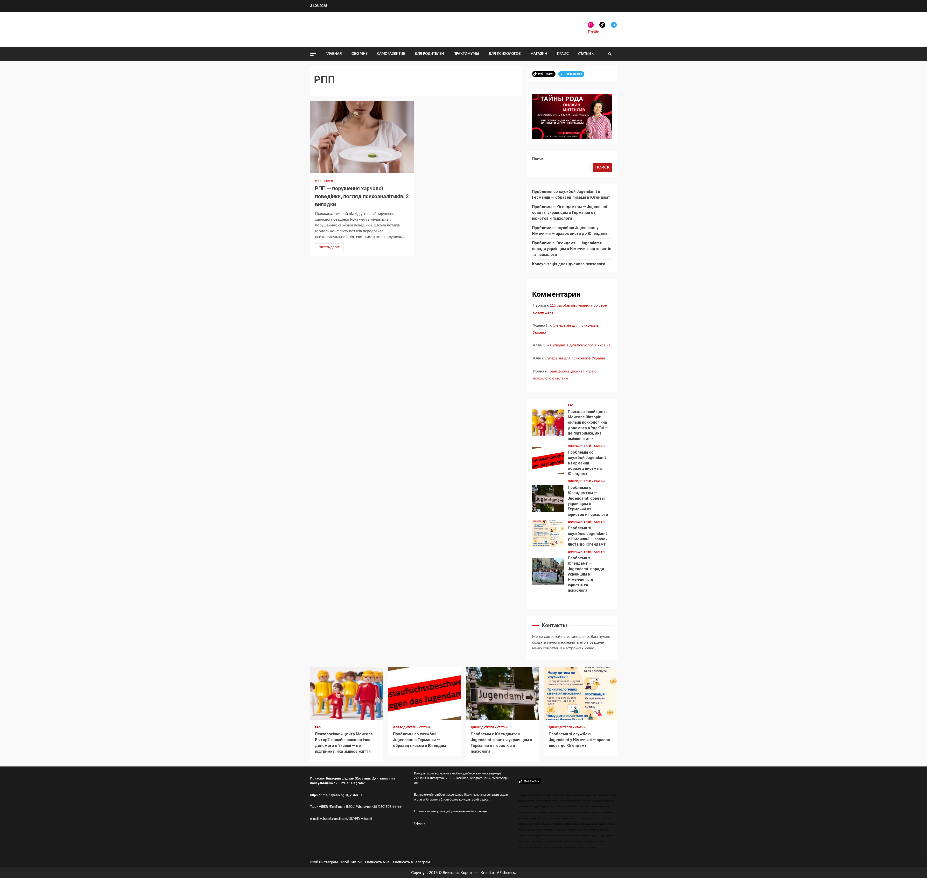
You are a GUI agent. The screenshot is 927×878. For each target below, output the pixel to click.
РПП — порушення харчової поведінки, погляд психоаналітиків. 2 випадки (362, 137)
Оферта (419, 823)
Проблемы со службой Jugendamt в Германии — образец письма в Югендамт (548, 460)
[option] (572, 424)
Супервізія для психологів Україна (580, 345)
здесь (484, 799)
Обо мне (359, 54)
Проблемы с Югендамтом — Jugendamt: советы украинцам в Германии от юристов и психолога (570, 212)
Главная (334, 54)
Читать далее (329, 247)
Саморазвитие (391, 54)
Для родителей (429, 54)
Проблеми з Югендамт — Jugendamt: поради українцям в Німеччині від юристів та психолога (571, 249)
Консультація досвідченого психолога (568, 264)
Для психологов (505, 54)
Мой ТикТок (351, 862)
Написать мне (377, 862)
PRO (570, 405)
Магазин (538, 54)
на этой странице (474, 811)
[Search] (609, 54)
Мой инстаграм (324, 862)
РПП (318, 180)
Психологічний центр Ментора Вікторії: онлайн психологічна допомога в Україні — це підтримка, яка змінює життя (548, 422)
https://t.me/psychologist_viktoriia (336, 795)
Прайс (593, 32)
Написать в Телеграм (411, 862)
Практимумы (466, 54)
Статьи (584, 54)
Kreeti (485, 873)
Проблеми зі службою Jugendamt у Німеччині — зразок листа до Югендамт (548, 533)
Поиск (537, 159)
